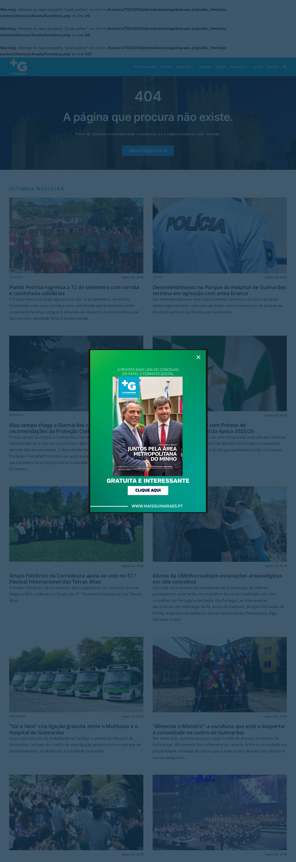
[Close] (198, 357)
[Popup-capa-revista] (148, 352)
